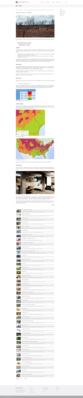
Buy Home (52, 2)
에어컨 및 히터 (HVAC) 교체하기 (26, 259)
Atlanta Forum (42, 2)
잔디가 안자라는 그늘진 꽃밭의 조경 (26, 333)
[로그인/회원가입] (66, 2)
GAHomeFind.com (9, 396)
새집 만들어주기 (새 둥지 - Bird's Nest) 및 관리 (27, 320)
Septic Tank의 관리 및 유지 (25, 345)
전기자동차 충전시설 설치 (25, 222)
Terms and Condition (45, 389)
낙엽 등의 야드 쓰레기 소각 (25, 312)
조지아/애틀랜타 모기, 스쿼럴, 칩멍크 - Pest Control (28, 238)
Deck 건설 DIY (23, 263)
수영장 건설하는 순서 (24, 370)
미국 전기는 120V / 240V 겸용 (25, 226)
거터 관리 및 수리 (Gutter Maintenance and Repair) (28, 304)
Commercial (58, 2)
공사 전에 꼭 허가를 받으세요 (25, 349)
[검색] (65, 2)
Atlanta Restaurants (32, 392)
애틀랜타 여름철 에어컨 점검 (25, 279)
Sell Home (47, 2)
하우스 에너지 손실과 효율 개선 (25, 316)
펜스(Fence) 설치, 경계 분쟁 (25, 246)
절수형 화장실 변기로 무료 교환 (25, 353)
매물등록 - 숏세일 (62, 13)
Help (62, 2)
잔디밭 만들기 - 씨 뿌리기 (25, 267)
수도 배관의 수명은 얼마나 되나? (26, 283)
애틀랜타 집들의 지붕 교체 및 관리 (26, 296)
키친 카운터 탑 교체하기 (25, 300)
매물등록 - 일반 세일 (62, 11)
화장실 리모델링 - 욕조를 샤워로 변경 (26, 275)
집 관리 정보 (61, 9)
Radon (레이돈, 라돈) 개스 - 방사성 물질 (23, 12)
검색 (25, 378)
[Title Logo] (16, 6)
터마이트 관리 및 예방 (24, 308)
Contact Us (57, 389)
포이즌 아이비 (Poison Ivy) (25, 337)
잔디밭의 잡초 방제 (24, 271)
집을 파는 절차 (62, 14)
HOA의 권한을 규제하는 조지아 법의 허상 (27, 209)
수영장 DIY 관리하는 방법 (25, 230)
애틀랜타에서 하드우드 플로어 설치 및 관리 (27, 374)
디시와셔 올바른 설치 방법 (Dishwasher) (27, 357)
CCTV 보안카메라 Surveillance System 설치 (27, 242)
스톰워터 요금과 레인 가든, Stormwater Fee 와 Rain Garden (29, 341)
